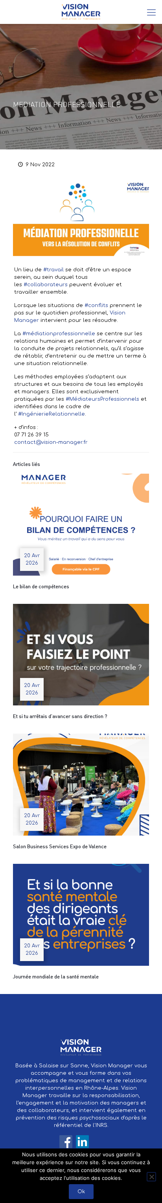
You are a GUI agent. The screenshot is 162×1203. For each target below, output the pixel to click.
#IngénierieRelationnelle (51, 414)
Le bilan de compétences (41, 586)
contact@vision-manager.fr (51, 442)
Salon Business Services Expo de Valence (60, 846)
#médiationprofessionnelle (58, 333)
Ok (81, 1191)
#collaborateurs (46, 284)
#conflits (96, 305)
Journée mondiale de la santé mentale (56, 976)
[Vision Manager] (81, 12)
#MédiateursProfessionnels (102, 399)
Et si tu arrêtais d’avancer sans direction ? (60, 716)
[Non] (151, 1176)
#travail (53, 270)
